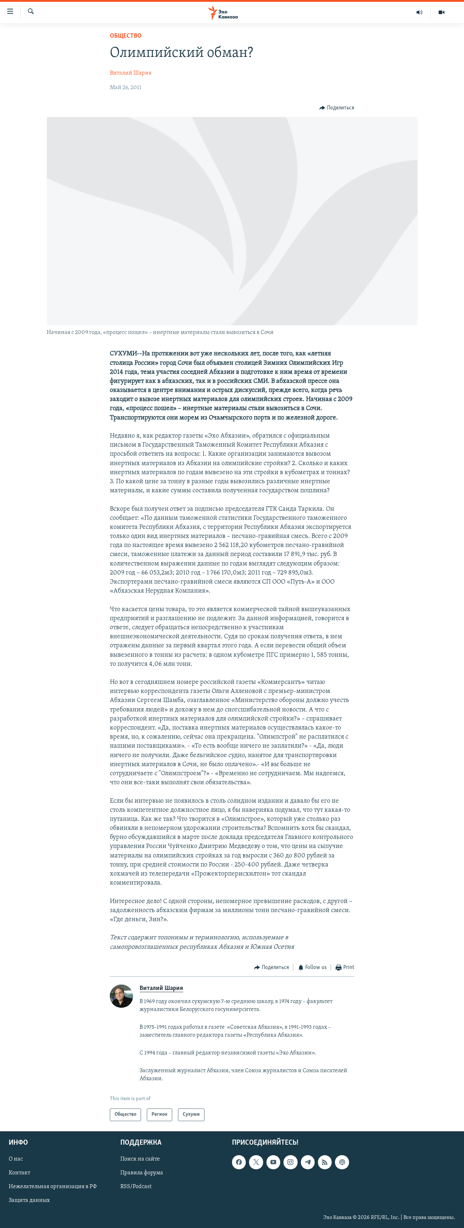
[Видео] (441, 12)
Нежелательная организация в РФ (53, 1187)
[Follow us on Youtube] (273, 1162)
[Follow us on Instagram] (290, 1162)
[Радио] (420, 12)
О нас (16, 1159)
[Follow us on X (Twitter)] (256, 1162)
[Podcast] (342, 1162)
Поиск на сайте (140, 1159)
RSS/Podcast (136, 1187)
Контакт (19, 1173)
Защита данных (29, 1200)
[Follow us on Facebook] (239, 1162)
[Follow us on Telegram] (308, 1162)
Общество (126, 36)
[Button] (336, 108)
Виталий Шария (131, 73)
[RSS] (325, 1162)
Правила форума (141, 1173)
